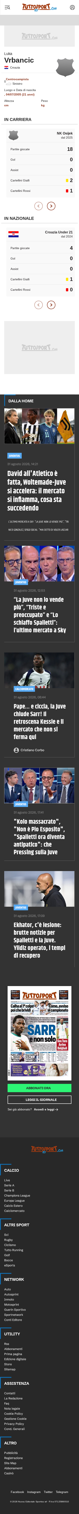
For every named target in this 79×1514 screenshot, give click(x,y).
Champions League (17, 1195)
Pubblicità (11, 1453)
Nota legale (12, 1408)
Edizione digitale (15, 1359)
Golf (7, 1255)
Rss (6, 1344)
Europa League (14, 1201)
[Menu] (7, 7)
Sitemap (9, 1369)
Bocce (8, 1260)
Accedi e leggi (44, 1109)
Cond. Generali (14, 1429)
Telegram (62, 1492)
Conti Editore (13, 1320)
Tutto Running (13, 1250)
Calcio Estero (13, 1206)
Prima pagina (13, 1354)
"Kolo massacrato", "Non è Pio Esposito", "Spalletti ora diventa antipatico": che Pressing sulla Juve (39, 837)
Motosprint (11, 1304)
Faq (6, 1403)
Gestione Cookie (15, 1419)
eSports (9, 1265)
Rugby (8, 1240)
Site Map (10, 1463)
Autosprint (11, 1294)
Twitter (48, 1492)
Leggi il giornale (41, 1099)
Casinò (8, 1473)
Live (7, 1180)
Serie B (9, 1190)
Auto (7, 1289)
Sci (6, 1235)
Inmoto (9, 1299)
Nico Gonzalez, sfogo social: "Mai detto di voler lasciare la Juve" (36, 530)
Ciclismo (10, 1245)
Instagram (34, 1492)
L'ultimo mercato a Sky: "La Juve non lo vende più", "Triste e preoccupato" (36, 521)
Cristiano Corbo (32, 750)
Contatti (9, 1393)
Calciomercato (24, 689)
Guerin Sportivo (15, 1310)
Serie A (9, 1185)
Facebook (17, 1492)
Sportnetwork (13, 1315)
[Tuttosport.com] (39, 7)
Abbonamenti (13, 1349)
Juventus (14, 455)
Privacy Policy (14, 1424)
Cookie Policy (13, 1414)
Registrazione (13, 1458)
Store (8, 1364)
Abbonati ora (38, 1088)
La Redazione (13, 1398)
